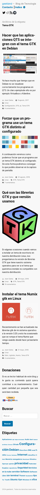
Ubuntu (14, 479)
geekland (7, 3)
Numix (18, 355)
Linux (7, 103)
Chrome (10, 444)
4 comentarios (10, 108)
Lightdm (12, 355)
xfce (34, 479)
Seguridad (22, 467)
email (33, 450)
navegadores (17, 459)
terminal (14, 475)
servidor (16, 471)
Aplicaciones (7, 439)
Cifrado (16, 444)
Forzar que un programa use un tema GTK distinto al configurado (17, 125)
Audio (27, 439)
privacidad (21, 463)
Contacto (7, 7)
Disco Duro (23, 450)
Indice (18, 7)
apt (13, 439)
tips (35, 475)
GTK (17, 106)
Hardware (14, 455)
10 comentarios (10, 284)
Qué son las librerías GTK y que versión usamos (18, 196)
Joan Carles (9, 100)
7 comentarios (10, 182)
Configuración (10, 106)
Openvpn (5, 464)
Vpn (20, 479)
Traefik (7, 480)
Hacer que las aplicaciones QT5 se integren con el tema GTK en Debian (19, 41)
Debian (14, 449)
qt (20, 106)
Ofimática (33, 459)
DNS (29, 450)
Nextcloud (26, 459)
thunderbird (29, 476)
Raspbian (5, 468)
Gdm (6, 355)
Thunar (22, 476)
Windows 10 (27, 480)
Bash (31, 439)
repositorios (13, 468)
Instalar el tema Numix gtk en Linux (19, 296)
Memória (8, 459)
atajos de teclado (19, 439)
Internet (22, 454)
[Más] (24, 7)
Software (24, 471)
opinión (11, 464)
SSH (8, 476)
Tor (3, 480)
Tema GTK (26, 106)
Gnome (9, 455)
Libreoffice (31, 455)
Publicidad (32, 464)
